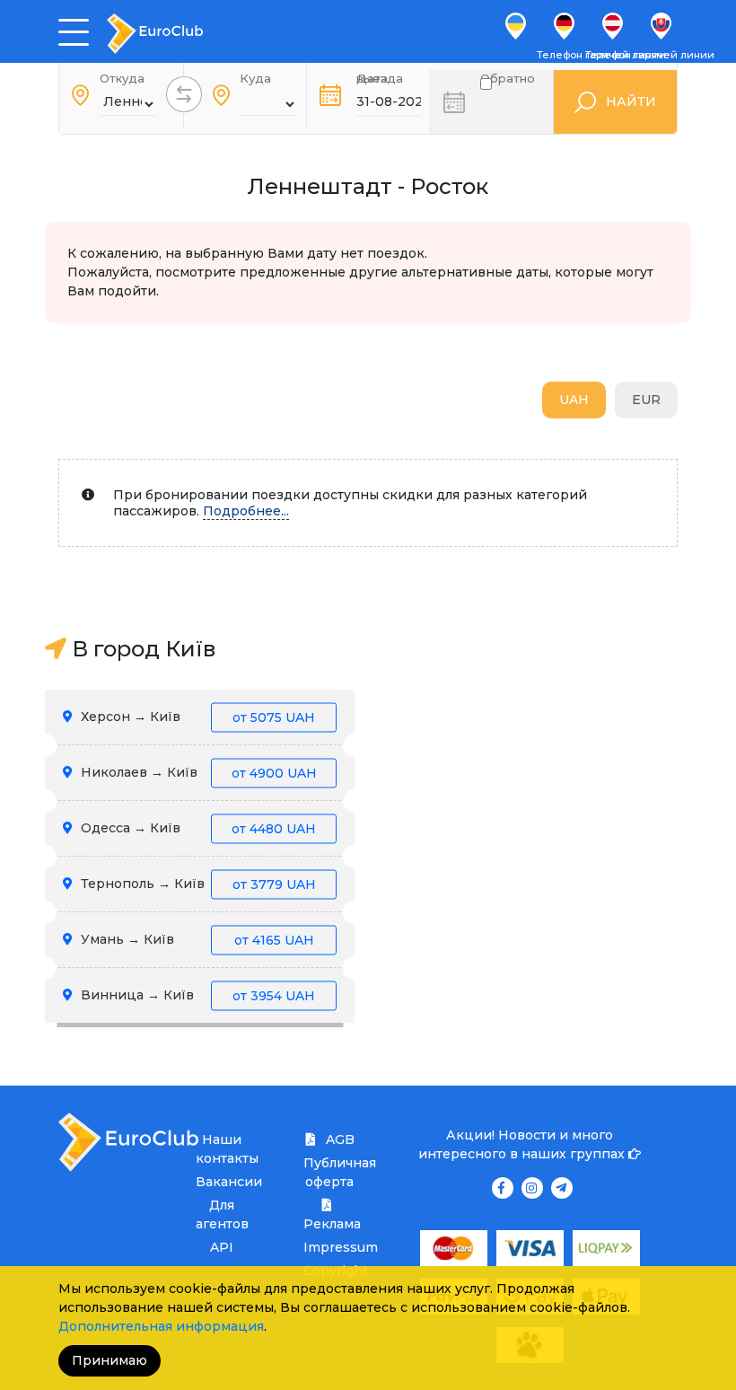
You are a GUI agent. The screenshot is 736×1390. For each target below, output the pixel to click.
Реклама (329, 1224)
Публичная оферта (329, 1172)
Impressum (329, 1247)
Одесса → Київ (196, 828)
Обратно (507, 81)
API (221, 1247)
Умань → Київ (195, 939)
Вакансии (221, 1182)
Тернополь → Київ (196, 883)
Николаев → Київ (197, 772)
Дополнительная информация (161, 1326)
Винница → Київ (196, 995)
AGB (338, 1139)
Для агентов (221, 1214)
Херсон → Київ (196, 716)
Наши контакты (221, 1148)
